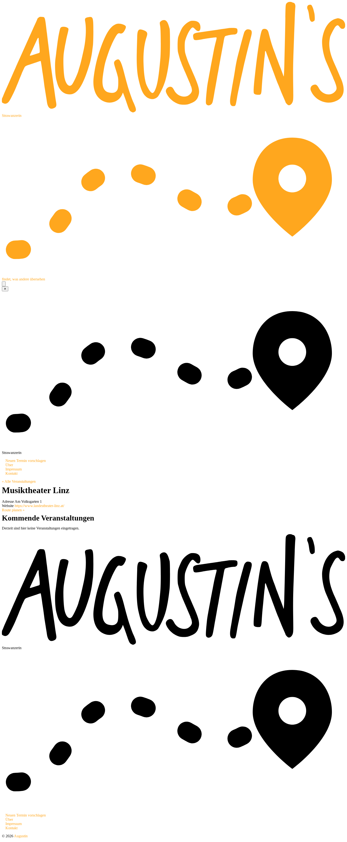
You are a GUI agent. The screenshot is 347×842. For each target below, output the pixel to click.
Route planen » (13, 510)
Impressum (13, 469)
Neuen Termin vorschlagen (25, 461)
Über (9, 465)
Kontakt (11, 473)
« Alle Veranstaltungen (19, 481)
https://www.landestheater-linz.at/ (39, 506)
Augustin (21, 836)
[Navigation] (4, 283)
